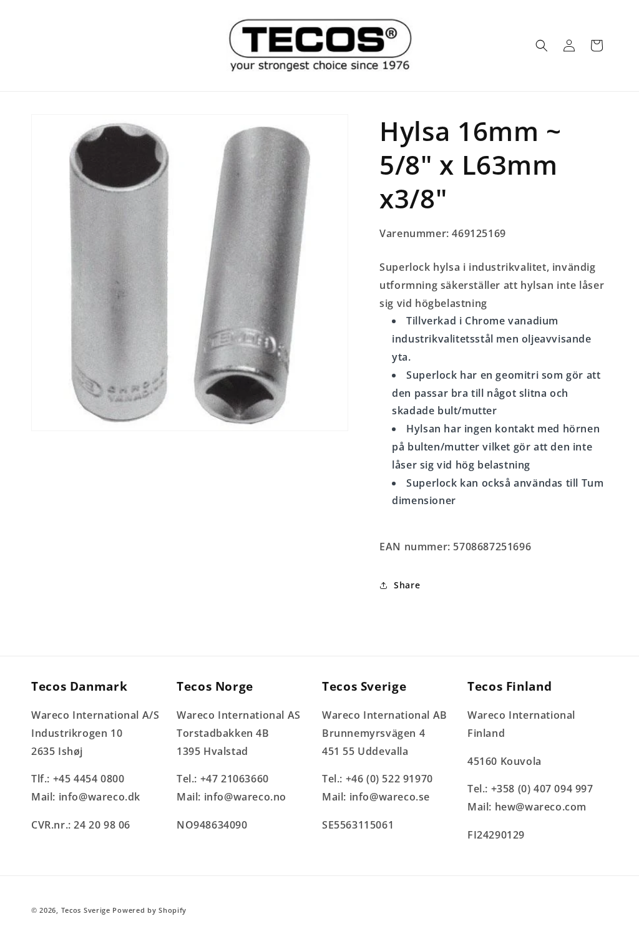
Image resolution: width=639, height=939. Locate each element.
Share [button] (407, 585)
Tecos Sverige (85, 910)
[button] (541, 45)
